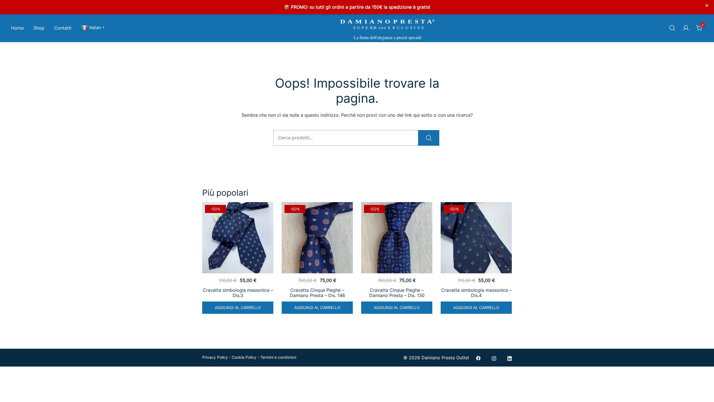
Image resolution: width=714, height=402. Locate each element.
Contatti (62, 28)
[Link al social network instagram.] (494, 357)
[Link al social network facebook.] (478, 357)
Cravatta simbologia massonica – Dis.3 (238, 292)
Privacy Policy (215, 357)
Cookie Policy (244, 357)
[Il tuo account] (685, 28)
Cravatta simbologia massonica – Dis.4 (476, 292)
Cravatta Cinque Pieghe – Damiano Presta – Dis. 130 (396, 292)
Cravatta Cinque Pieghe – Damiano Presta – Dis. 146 (317, 292)
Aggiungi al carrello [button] (238, 307)
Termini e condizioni (278, 357)
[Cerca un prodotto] (672, 28)
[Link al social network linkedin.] (509, 357)
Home (17, 28)
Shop (38, 28)
